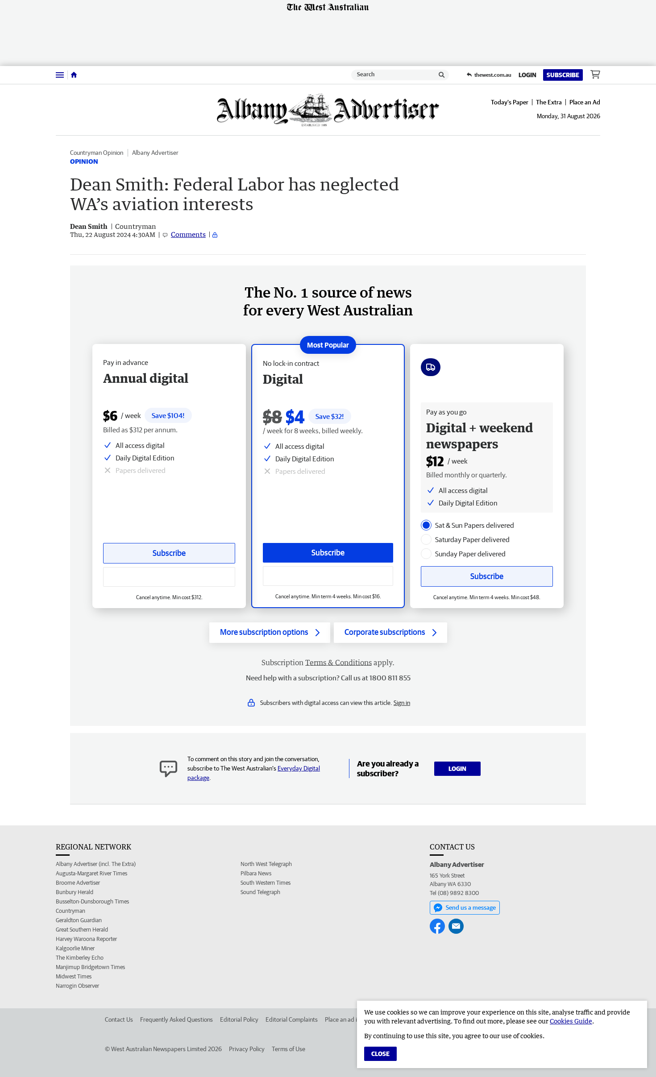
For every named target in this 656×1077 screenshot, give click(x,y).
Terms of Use (288, 1048)
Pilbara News (256, 873)
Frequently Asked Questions (176, 1019)
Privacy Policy (247, 1048)
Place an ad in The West (355, 1019)
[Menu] (60, 75)
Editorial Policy (239, 1019)
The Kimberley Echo (80, 957)
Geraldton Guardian (79, 920)
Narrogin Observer (77, 985)
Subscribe (563, 75)
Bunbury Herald (74, 892)
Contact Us (119, 1019)
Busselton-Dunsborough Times (92, 901)
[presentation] (426, 525)
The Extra (549, 102)
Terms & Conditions (338, 662)
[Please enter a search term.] (442, 75)
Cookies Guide (571, 1021)
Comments (188, 234)
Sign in (402, 702)
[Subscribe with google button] (328, 576)
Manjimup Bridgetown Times (90, 967)
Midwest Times (73, 976)
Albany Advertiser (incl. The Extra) (96, 864)
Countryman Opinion (96, 152)
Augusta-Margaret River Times (91, 873)
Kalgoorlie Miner (75, 948)
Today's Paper (509, 102)
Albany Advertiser (155, 152)
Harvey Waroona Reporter (86, 939)
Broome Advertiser (78, 882)
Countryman (70, 910)
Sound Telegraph (260, 892)
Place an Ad (584, 102)
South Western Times (266, 882)
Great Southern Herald (82, 929)
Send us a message (471, 907)
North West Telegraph (266, 864)
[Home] (73, 75)
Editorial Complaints (292, 1019)
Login (527, 75)
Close (380, 1053)
